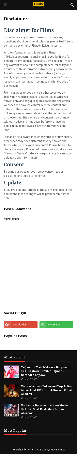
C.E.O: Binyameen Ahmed (51, 449)
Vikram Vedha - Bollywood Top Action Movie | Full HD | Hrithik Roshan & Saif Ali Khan (46, 390)
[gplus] (21, 324)
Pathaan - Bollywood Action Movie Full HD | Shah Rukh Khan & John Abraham (44, 409)
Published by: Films (23, 449)
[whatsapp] (56, 324)
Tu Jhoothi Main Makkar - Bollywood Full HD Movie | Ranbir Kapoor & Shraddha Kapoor (45, 371)
